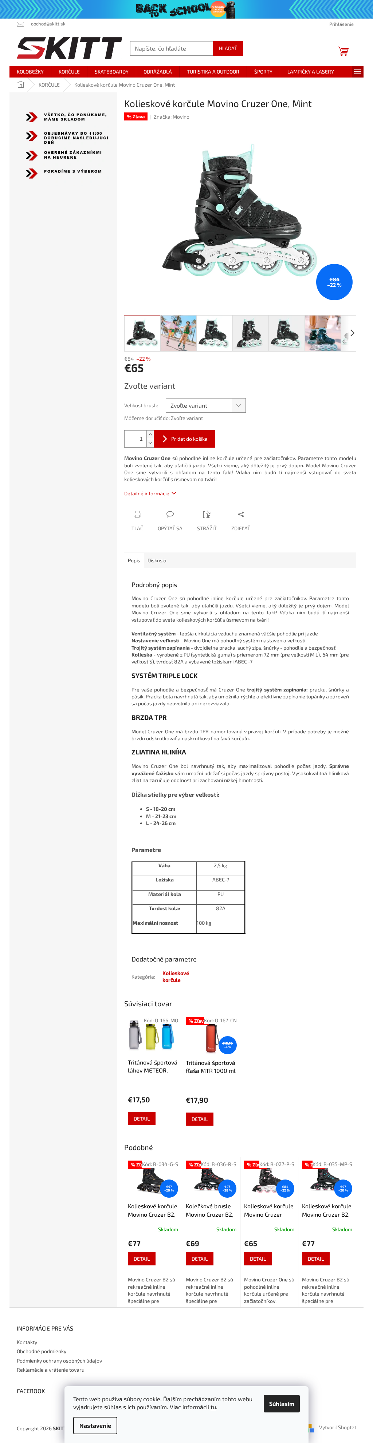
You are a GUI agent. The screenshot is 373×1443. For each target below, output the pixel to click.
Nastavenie (95, 1425)
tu (213, 1406)
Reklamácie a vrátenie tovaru (51, 1370)
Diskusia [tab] (157, 560)
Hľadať (228, 48)
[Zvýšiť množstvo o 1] (150, 435)
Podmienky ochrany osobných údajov (59, 1360)
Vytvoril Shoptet (337, 1427)
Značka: (171, 117)
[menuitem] (30, 72)
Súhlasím (281, 1403)
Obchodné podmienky (41, 1351)
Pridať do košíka (189, 439)
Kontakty (27, 1342)
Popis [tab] (134, 560)
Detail (142, 1118)
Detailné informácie (146, 493)
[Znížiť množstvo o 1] (150, 443)
